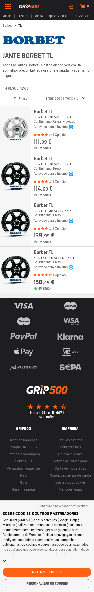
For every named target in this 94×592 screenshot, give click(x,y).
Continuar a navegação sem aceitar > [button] (63, 506)
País (23, 475)
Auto (7, 16)
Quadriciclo (59, 16)
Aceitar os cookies (47, 572)
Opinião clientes (70, 454)
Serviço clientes (70, 440)
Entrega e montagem (23, 454)
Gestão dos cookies (70, 482)
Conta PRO (23, 461)
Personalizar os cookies (47, 583)
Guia (23, 482)
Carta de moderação (70, 468)
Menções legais (70, 489)
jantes (22, 16)
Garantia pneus (24, 489)
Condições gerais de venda (70, 475)
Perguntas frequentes (23, 468)
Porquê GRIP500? (23, 447)
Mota (38, 16)
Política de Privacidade (70, 461)
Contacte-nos (70, 447)
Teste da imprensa (23, 440)
